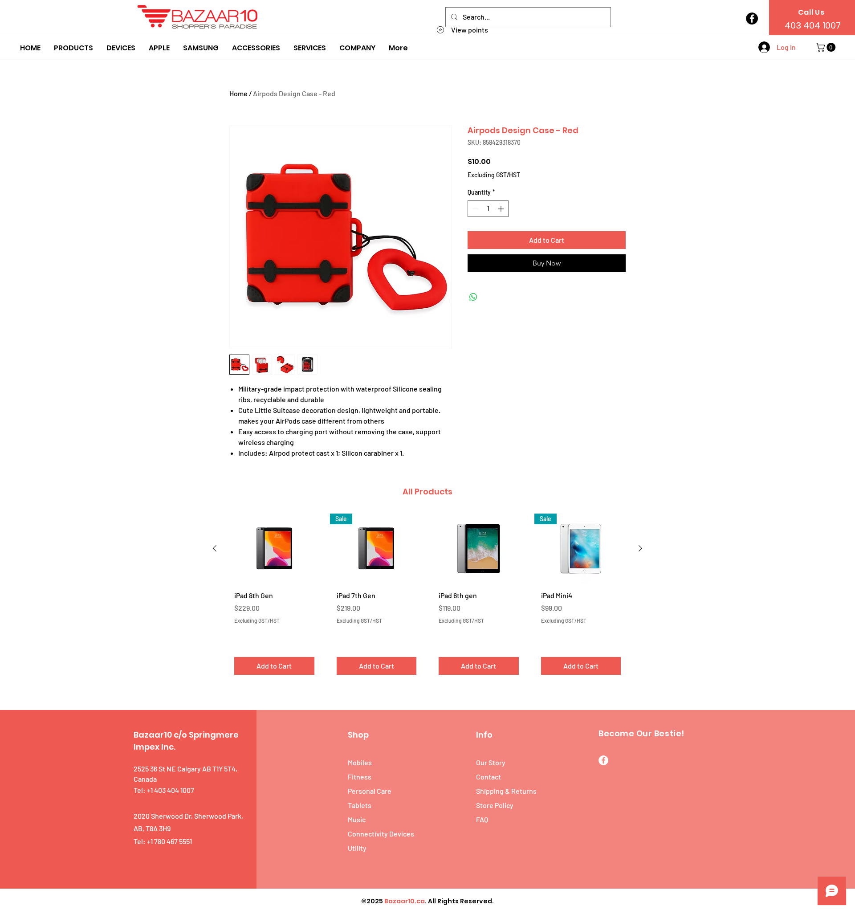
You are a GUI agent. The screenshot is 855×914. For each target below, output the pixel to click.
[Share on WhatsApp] (473, 297)
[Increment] (501, 208)
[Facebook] (752, 18)
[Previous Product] (214, 548)
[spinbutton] (488, 208)
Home (238, 93)
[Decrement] (474, 208)
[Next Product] (640, 548)
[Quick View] (274, 548)
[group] (427, 597)
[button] (73, 48)
